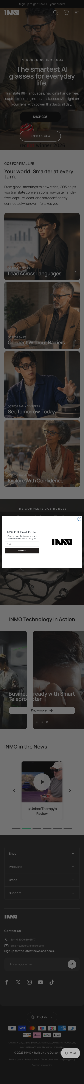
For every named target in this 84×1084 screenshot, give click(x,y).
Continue (22, 551)
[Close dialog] (79, 519)
